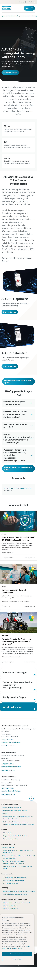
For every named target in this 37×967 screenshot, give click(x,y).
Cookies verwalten (17, 959)
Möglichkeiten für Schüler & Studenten (15, 836)
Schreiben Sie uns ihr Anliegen (11, 766)
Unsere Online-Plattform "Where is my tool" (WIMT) (17, 867)
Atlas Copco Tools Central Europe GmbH (16, 903)
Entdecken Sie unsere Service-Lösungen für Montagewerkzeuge (18, 685)
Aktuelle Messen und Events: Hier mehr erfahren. (19, 891)
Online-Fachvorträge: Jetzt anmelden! (15, 894)
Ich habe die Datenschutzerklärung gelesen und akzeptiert (22, 159)
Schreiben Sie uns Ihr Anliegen (11, 742)
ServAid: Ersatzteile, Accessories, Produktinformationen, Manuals (13, 862)
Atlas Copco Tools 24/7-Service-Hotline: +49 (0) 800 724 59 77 (18, 852)
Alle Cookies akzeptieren (17, 954)
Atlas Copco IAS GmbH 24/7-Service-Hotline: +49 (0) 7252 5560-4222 (19, 857)
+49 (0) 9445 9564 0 (7, 788)
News (5, 813)
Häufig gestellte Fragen (18, 697)
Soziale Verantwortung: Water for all (15, 811)
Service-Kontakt (8, 847)
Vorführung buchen (10, 72)
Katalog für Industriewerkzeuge (13, 880)
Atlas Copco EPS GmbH (10, 909)
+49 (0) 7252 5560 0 (7, 764)
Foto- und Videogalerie (10, 883)
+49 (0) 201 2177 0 (7, 740)
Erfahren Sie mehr (9, 312)
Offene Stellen (8, 833)
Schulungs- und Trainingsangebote (14, 877)
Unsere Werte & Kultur (10, 839)
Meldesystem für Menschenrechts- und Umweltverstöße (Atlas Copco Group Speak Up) (18, 823)
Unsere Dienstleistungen (18, 672)
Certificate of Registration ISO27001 (19, 488)
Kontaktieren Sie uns (8, 746)
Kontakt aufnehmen (18, 707)
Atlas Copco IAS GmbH (10, 906)
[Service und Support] (18, 16)
